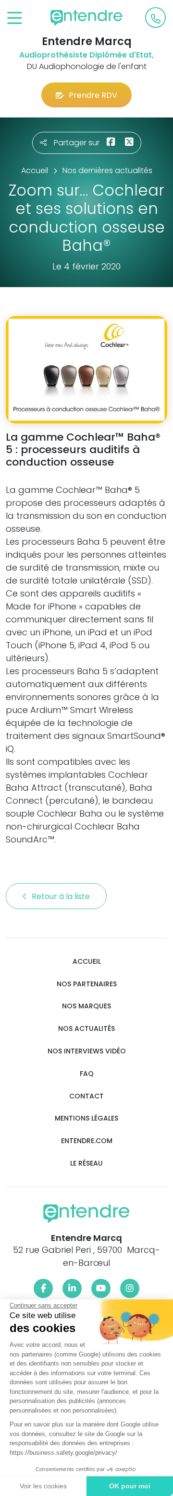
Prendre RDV (93, 95)
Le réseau (86, 1163)
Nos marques (86, 1006)
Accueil (87, 962)
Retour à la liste (62, 896)
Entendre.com (86, 1141)
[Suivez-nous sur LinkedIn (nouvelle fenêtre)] (72, 1288)
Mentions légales (86, 1118)
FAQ (87, 1074)
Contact (86, 1096)
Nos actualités (86, 1029)
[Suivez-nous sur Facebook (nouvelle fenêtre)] (43, 1288)
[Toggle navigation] (14, 18)
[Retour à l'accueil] (86, 18)
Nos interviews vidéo (87, 1051)
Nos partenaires (87, 984)
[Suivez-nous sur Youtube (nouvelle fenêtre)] (101, 1288)
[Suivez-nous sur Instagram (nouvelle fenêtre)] (129, 1288)
